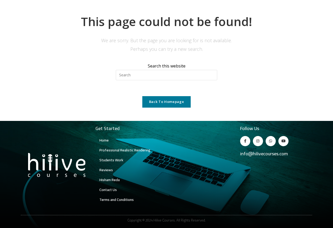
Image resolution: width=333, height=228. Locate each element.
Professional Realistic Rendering (124, 150)
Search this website (166, 66)
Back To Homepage (166, 101)
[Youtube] (283, 141)
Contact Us (108, 189)
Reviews (106, 170)
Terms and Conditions (116, 199)
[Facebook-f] (245, 141)
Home (104, 140)
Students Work (111, 160)
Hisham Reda (109, 179)
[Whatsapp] (271, 141)
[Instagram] (258, 141)
